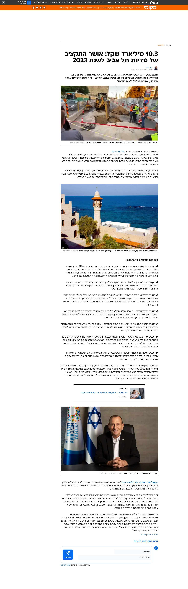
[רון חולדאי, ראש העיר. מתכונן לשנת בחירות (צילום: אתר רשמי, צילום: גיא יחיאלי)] (109, 441)
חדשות (144, 2)
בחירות (126, 2)
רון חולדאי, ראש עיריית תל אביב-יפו (140, 482)
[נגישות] (3, 2)
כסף (102, 2)
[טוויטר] (37, 7)
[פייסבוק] (33, 7)
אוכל (96, 2)
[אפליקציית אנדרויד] (44, 7)
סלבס (109, 2)
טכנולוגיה (70, 2)
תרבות (117, 2)
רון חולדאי (144, 535)
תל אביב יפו (153, 535)
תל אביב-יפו (118, 151)
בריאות (88, 2)
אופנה (60, 2)
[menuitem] (142, 2)
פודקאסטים (129, 8)
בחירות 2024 (92, 8)
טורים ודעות (119, 8)
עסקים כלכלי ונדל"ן (105, 8)
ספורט (135, 2)
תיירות (79, 2)
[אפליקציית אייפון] (40, 7)
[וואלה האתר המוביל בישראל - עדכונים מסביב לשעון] (153, 2)
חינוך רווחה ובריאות (77, 8)
